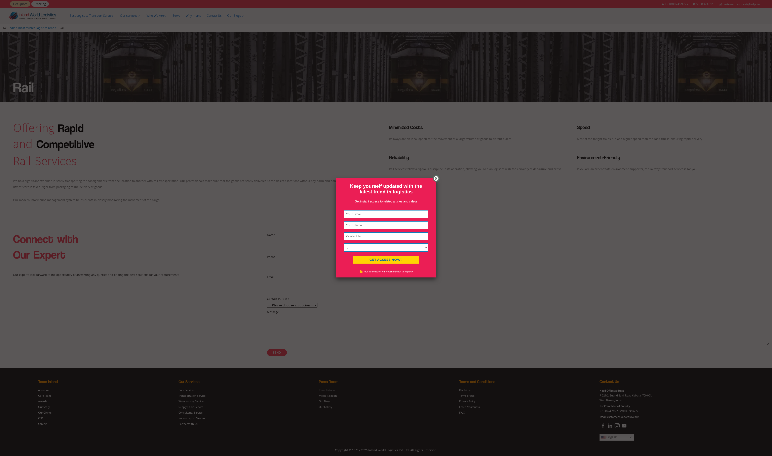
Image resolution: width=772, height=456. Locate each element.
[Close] (436, 178)
